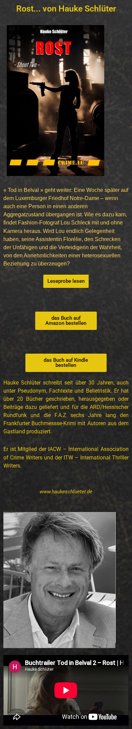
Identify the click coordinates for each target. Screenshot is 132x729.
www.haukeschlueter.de (66, 492)
